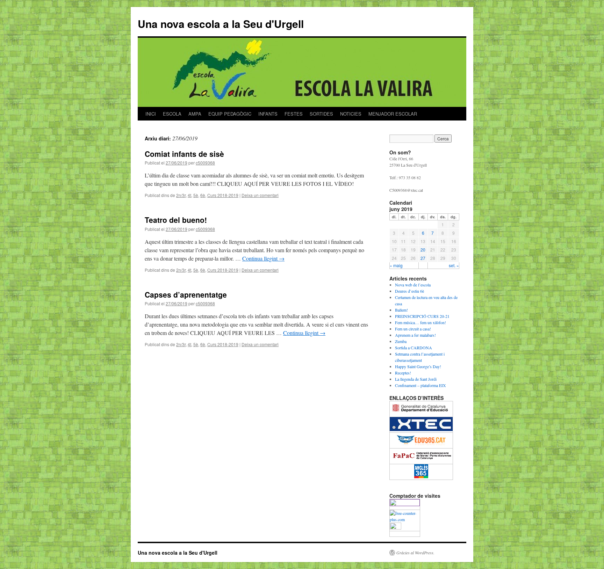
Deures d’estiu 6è (409, 291)
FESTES (294, 113)
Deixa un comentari (260, 195)
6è (202, 195)
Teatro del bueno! (176, 219)
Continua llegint (263, 258)
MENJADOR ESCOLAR (392, 113)
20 (422, 250)
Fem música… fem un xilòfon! (420, 322)
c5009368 (205, 163)
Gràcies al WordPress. (415, 552)
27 (422, 258)
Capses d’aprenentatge (186, 294)
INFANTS (268, 113)
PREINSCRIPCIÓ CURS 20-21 (422, 316)
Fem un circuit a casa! (413, 328)
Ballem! (401, 310)
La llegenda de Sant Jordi (416, 379)
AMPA (194, 113)
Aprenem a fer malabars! (415, 335)
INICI (150, 113)
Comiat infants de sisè (184, 153)
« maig (396, 265)
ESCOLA (172, 113)
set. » (454, 265)
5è (195, 195)
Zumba (401, 341)
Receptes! (403, 372)
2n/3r (181, 195)
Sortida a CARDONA (413, 347)
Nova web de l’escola (413, 284)
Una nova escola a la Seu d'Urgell (221, 23)
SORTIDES (321, 113)
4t (189, 195)
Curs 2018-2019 (222, 195)
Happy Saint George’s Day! (418, 366)
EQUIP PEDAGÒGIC (229, 113)
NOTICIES (350, 113)
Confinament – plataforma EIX (420, 385)
